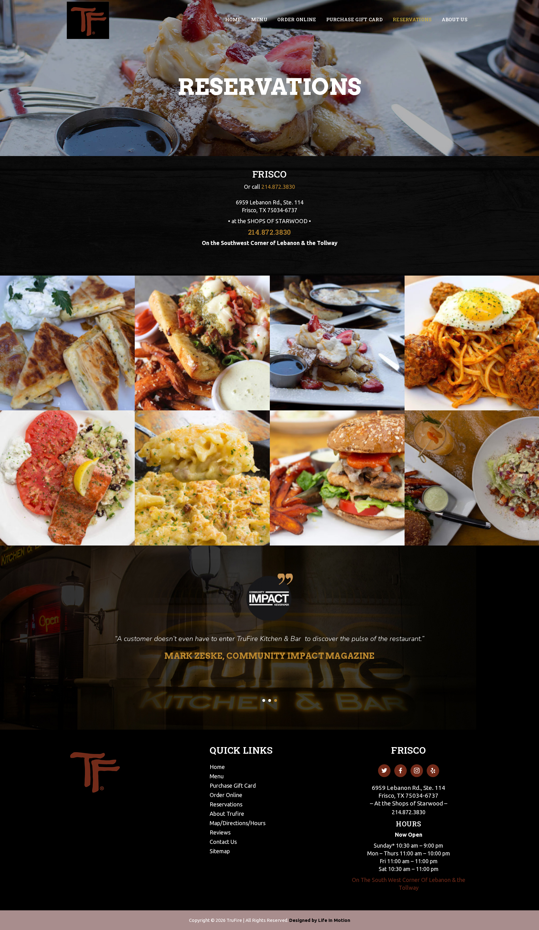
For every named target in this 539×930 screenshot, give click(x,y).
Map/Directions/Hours (237, 823)
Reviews (220, 832)
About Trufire (227, 813)
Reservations (226, 804)
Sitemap (220, 851)
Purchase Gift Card (233, 785)
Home (217, 767)
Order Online (226, 795)
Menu (217, 776)
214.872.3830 (278, 187)
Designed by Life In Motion (319, 920)
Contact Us (223, 842)
